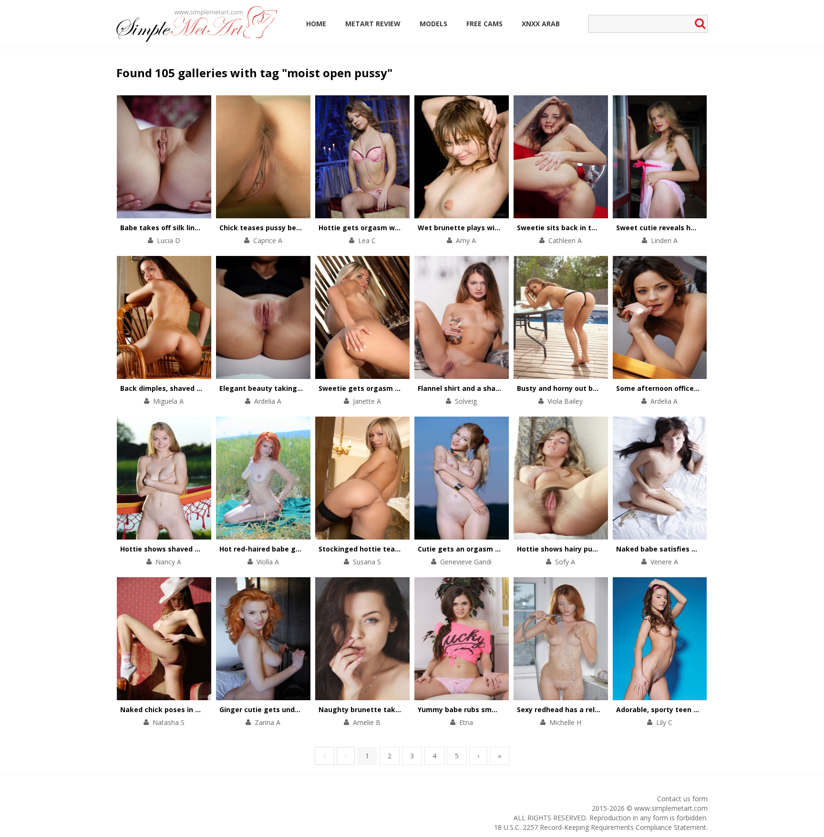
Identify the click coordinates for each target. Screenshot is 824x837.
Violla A (268, 561)
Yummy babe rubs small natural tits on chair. (495, 709)
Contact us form (682, 798)
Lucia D (168, 240)
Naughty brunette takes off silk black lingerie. (399, 709)
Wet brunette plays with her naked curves (491, 227)
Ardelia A (267, 401)
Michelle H (565, 722)
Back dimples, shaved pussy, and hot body (193, 388)
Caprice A (267, 240)
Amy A (466, 240)
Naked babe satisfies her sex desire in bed (689, 548)
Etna (466, 722)
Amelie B (367, 722)
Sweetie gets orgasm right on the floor (386, 388)
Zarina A (267, 722)
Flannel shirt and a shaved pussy (474, 388)
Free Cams (484, 23)
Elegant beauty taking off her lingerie (284, 388)
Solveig (466, 401)
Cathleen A (565, 240)
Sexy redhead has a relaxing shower (579, 709)
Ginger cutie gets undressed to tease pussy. (296, 709)
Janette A (367, 401)
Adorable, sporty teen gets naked (674, 709)
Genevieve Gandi (466, 561)
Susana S (367, 561)
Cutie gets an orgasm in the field (475, 548)
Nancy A (168, 561)
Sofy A (565, 561)
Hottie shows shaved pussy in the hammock (196, 548)
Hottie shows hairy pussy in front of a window (596, 548)
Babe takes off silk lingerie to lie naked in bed (199, 227)
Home (316, 23)
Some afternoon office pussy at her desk (686, 388)
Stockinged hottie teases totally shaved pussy (399, 548)
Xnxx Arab (541, 23)
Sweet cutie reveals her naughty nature (685, 227)
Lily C (664, 722)
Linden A (664, 240)
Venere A (664, 561)
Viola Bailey (565, 401)
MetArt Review (373, 23)
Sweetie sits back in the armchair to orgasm (594, 227)
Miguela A (168, 401)
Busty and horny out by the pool (572, 388)
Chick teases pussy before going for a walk (294, 227)
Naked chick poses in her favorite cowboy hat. (200, 709)
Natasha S (169, 722)
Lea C (367, 240)
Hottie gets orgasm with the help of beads (393, 227)
